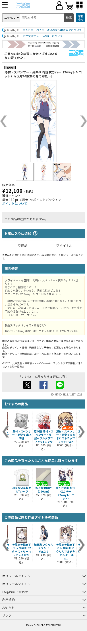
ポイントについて (14, 203)
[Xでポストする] (27, 387)
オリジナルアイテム (16, 576)
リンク (7, 615)
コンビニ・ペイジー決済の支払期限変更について (52, 30)
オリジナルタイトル (16, 584)
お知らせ (8, 607)
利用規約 (8, 599)
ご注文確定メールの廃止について (43, 36)
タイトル (66, 245)
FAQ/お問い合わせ (15, 592)
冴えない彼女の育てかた (21, 53)
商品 (24, 245)
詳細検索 (80, 17)
